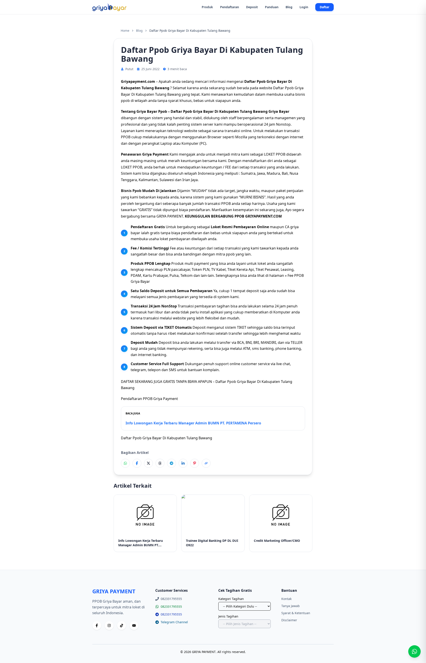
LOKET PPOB (274, 154)
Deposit (252, 7)
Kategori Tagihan (231, 599)
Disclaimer (289, 620)
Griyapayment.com (138, 81)
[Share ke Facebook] (136, 463)
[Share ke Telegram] (171, 463)
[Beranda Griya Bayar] (109, 7)
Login (304, 7)
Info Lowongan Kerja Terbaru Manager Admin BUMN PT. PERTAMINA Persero (193, 423)
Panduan (271, 7)
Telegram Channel (174, 622)
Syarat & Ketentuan (295, 613)
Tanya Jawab (290, 606)
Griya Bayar (278, 111)
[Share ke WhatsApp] (125, 463)
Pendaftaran (229, 7)
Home (125, 30)
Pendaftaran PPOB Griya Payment (149, 398)
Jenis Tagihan (228, 616)
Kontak (286, 599)
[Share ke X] (148, 463)
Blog (289, 7)
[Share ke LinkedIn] (183, 463)
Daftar (324, 7)
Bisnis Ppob (131, 190)
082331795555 (171, 606)
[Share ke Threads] (160, 463)
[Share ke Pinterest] (194, 463)
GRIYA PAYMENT (169, 216)
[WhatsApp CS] (414, 651)
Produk (207, 7)
